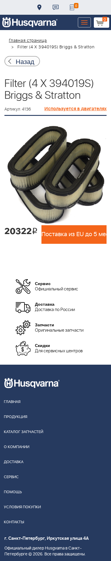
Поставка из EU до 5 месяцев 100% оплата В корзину (74, 234)
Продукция (15, 417)
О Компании (16, 447)
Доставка (39, 7)
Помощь (13, 492)
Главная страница (28, 41)
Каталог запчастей (23, 432)
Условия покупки (22, 507)
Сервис (11, 477)
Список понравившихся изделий (72, 7)
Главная (12, 402)
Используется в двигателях (75, 108)
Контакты (56, 7)
